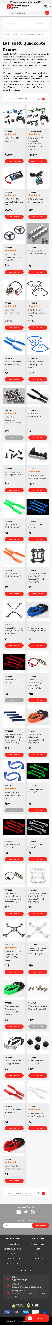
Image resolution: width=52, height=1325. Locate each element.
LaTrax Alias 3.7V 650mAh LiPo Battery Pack (14, 202)
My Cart (38, 1253)
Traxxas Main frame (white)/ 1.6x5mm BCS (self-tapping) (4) (37, 951)
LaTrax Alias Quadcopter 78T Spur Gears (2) (14, 257)
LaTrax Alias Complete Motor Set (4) (14, 313)
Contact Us (38, 1258)
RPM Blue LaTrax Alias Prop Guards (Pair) (36, 364)
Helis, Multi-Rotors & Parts (24, 35)
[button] (26, 23)
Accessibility (12, 1263)
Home (6, 35)
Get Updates (40, 1226)
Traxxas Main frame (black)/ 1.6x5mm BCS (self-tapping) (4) (14, 631)
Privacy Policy (13, 1253)
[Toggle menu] (3, 10)
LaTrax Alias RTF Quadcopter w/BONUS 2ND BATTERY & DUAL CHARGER (35, 143)
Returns (17, 1248)
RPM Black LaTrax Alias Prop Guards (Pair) (36, 313)
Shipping (8, 1248)
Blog (38, 1248)
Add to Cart (14, 217)
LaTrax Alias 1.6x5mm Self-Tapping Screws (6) (14, 475)
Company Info (13, 1244)
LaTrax (40, 35)
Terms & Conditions (12, 1258)
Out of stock (14, 437)
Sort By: (11, 99)
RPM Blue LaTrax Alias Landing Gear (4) (13, 795)
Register (42, 1244)
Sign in (33, 1244)
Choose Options (14, 161)
